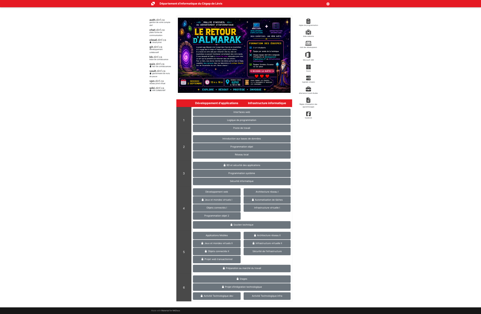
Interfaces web (241, 112)
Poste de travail (241, 128)
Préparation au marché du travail (243, 268)
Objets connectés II (218, 251)
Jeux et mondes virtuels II (218, 243)
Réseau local (242, 154)
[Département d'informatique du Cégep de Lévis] (153, 4)
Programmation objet (241, 146)
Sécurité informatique (242, 181)
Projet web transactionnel (218, 259)
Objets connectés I (216, 207)
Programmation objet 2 (216, 215)
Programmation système (241, 173)
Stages (243, 278)
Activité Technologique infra (267, 295)
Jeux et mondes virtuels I (218, 199)
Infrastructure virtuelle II (268, 243)
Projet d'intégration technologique (243, 286)
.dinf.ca (157, 19)
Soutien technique (243, 224)
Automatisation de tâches (268, 199)
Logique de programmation (241, 120)
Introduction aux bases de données (241, 138)
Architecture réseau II (268, 235)
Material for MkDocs (170, 310)
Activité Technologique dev (218, 295)
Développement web (216, 191)
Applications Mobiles (217, 235)
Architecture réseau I (267, 191)
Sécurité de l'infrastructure (267, 251)
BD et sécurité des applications (243, 165)
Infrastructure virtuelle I (267, 207)
